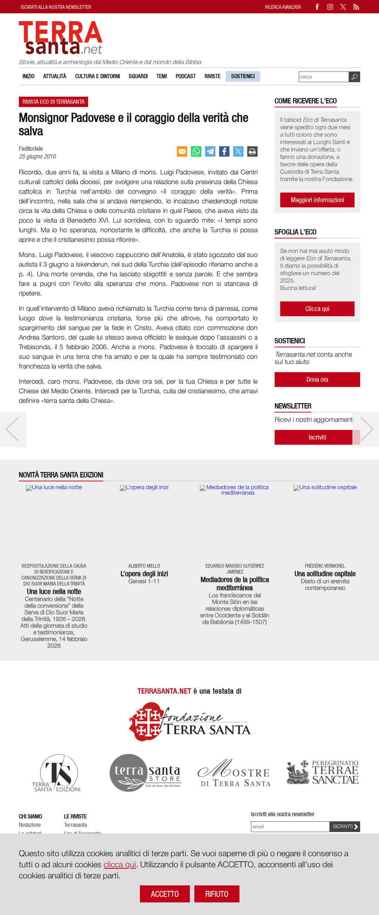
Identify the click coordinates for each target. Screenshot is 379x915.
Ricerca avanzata (283, 7)
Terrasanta (75, 825)
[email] (182, 151)
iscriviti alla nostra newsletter (56, 7)
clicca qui (120, 865)
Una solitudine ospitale (325, 573)
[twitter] (238, 151)
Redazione (30, 825)
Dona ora (317, 379)
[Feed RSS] (356, 7)
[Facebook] (317, 7)
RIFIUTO (216, 894)
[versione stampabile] (252, 151)
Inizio (28, 76)
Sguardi (138, 76)
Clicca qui (317, 309)
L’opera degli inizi (144, 573)
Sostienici (243, 76)
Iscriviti (317, 437)
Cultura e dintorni (97, 76)
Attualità (54, 76)
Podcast (186, 76)
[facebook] (224, 151)
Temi (162, 76)
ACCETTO (165, 894)
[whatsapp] (196, 151)
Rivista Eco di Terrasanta (53, 101)
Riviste (213, 76)
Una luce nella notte (54, 591)
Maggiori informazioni (317, 200)
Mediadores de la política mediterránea (235, 583)
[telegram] (210, 151)
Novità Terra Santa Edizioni (61, 475)
